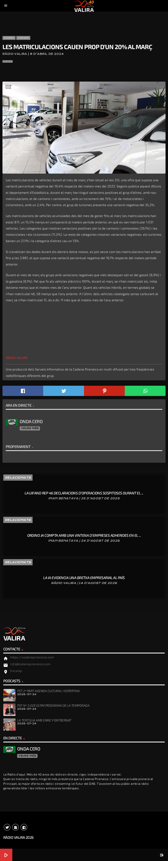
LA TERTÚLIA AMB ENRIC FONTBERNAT (44, 720)
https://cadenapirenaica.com (32, 657)
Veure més (30, 428)
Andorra (9, 37)
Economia (23, 37)
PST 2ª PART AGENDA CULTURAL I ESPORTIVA (48, 691)
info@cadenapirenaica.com (30, 664)
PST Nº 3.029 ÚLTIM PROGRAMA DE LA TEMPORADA (53, 705)
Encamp (16, 671)
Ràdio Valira (17, 358)
